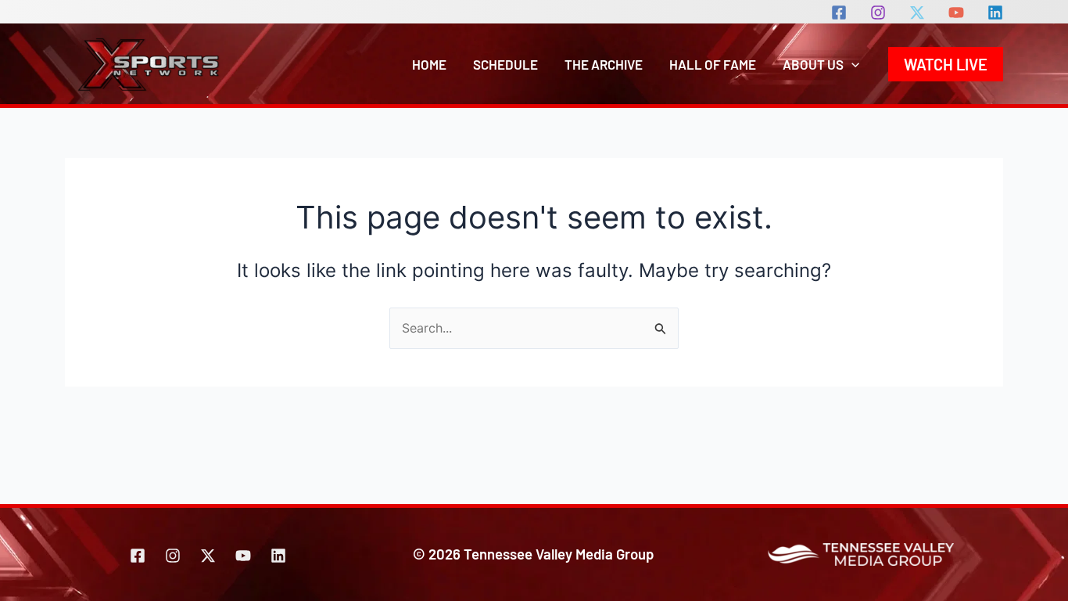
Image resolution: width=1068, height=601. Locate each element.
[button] (851, 64)
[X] (917, 12)
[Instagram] (878, 12)
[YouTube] (956, 12)
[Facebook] (839, 12)
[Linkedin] (995, 12)
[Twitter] (208, 555)
